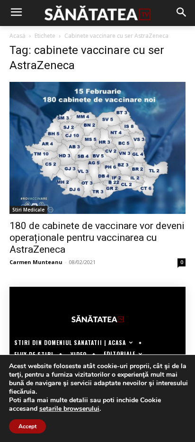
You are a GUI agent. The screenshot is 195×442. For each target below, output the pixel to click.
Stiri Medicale (28, 209)
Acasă (17, 36)
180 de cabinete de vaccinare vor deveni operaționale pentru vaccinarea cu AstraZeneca (97, 237)
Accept (27, 426)
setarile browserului (69, 409)
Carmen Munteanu (35, 261)
